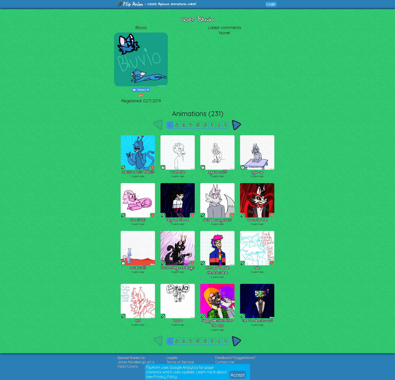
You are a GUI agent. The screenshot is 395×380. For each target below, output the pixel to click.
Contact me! (225, 362)
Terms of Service (180, 362)
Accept (237, 375)
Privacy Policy (165, 376)
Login (271, 4)
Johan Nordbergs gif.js (136, 362)
